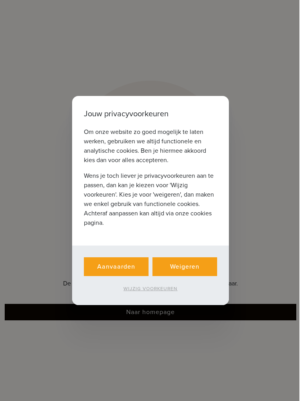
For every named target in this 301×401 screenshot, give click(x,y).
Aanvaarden (116, 266)
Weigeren (184, 266)
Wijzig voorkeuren (150, 288)
